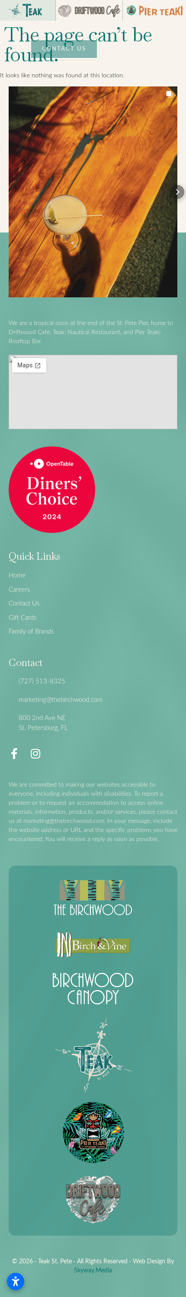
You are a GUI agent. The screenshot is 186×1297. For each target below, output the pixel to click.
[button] (9, 192)
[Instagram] (35, 753)
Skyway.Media (93, 1271)
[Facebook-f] (14, 753)
